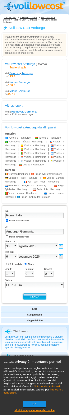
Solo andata (15, 264)
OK (34, 403)
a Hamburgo (19, 137)
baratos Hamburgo (22, 193)
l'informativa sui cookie (47, 386)
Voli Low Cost (10, 17)
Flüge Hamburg (22, 178)
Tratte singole (18, 67)
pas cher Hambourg (43, 181)
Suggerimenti (34, 314)
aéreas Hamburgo (25, 141)
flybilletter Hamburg (48, 174)
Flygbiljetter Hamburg (35, 197)
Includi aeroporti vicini (19, 220)
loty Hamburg (48, 189)
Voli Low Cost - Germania (25, 20)
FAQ (34, 309)
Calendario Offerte (28, 17)
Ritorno (31, 264)
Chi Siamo (20, 331)
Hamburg (18, 174)
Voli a (21, 111)
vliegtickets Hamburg (27, 185)
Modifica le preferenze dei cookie (35, 410)
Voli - (19, 73)
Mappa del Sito (35, 320)
